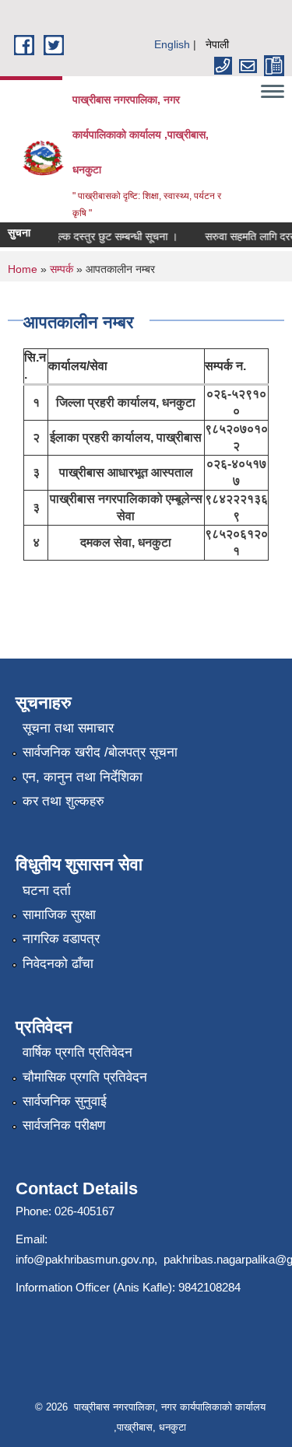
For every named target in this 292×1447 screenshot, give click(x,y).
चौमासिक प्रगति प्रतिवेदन (85, 1077)
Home (22, 269)
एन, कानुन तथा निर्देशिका (82, 777)
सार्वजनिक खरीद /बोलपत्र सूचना (100, 752)
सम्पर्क (61, 269)
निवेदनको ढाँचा (58, 963)
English (172, 44)
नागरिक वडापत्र (61, 938)
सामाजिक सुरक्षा (59, 914)
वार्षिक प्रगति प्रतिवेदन (77, 1052)
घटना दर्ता (47, 890)
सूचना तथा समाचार (68, 728)
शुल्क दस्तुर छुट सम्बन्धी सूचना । (110, 236)
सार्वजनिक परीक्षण (64, 1125)
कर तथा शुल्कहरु (63, 801)
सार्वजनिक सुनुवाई (65, 1101)
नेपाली (217, 44)
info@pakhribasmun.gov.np (85, 1259)
